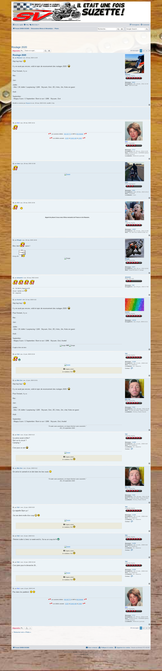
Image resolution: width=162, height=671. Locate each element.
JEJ (126, 221)
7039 (133, 407)
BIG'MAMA (80, 134)
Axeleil (127, 312)
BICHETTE (67, 134)
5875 (133, 267)
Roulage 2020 (19, 47)
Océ (126, 141)
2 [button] (143, 51)
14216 (134, 320)
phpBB (75, 652)
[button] (149, 50)
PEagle (127, 259)
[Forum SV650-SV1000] (23, 11)
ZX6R (80, 138)
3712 (133, 149)
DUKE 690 (73, 138)
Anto (126, 182)
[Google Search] (147, 29)
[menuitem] (26, 24)
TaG (126, 353)
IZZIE (67, 138)
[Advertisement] (81, 38)
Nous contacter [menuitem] (93, 647)
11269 (134, 361)
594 (133, 285)
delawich (128, 277)
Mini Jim (127, 399)
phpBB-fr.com (84, 654)
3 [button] (146, 51)
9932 (133, 82)
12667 (134, 229)
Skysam (127, 74)
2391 (133, 190)
